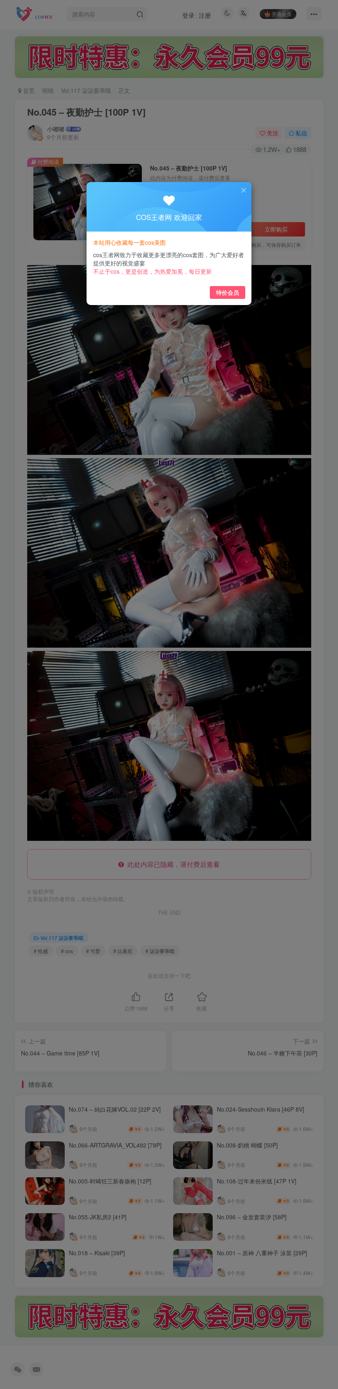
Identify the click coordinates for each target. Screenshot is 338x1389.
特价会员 (227, 292)
